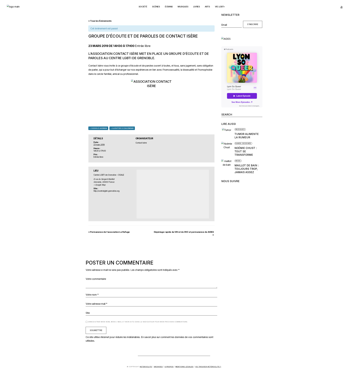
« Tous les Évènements (99, 21)
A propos (169, 367)
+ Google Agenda (98, 128)
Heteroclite (146, 367)
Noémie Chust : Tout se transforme (245, 151)
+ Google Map (100, 185)
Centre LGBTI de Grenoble (131, 58)
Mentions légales (184, 367)
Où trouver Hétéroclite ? (208, 367)
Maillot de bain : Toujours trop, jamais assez (246, 169)
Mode (238, 161)
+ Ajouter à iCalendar (122, 128)
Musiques (240, 129)
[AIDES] (241, 39)
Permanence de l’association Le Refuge (109, 232)
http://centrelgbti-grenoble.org (106, 191)
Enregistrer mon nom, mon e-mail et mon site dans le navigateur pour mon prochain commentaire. (138, 322)
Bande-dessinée (243, 143)
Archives (158, 367)
